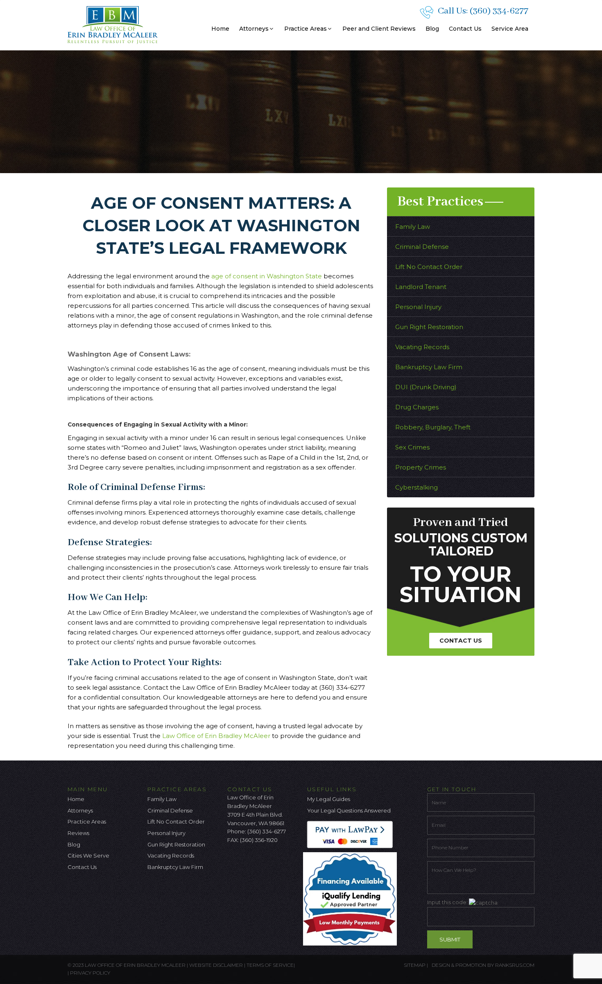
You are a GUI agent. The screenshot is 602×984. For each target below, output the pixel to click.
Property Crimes (420, 467)
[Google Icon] (260, 861)
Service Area (509, 28)
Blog (432, 28)
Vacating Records (422, 347)
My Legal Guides (328, 799)
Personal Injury (418, 307)
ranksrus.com (514, 965)
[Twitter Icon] (247, 861)
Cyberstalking (416, 487)
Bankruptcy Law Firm (428, 367)
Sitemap (414, 965)
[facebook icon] (233, 861)
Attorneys (254, 28)
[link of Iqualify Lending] (352, 898)
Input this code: (448, 902)
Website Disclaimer (216, 965)
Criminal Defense (422, 247)
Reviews (78, 833)
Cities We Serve (88, 855)
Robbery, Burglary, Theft (433, 427)
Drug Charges (417, 407)
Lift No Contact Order (428, 267)
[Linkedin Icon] (274, 861)
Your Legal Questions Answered (349, 810)
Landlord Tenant (420, 287)
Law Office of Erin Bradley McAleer (216, 736)
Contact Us (465, 28)
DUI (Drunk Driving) (426, 387)
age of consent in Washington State (266, 276)
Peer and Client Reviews (379, 28)
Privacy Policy (90, 973)
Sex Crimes (412, 447)
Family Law (412, 226)
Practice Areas (305, 28)
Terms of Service (270, 965)
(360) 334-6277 (499, 11)
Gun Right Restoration (429, 327)
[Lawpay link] (352, 834)
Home (220, 28)
